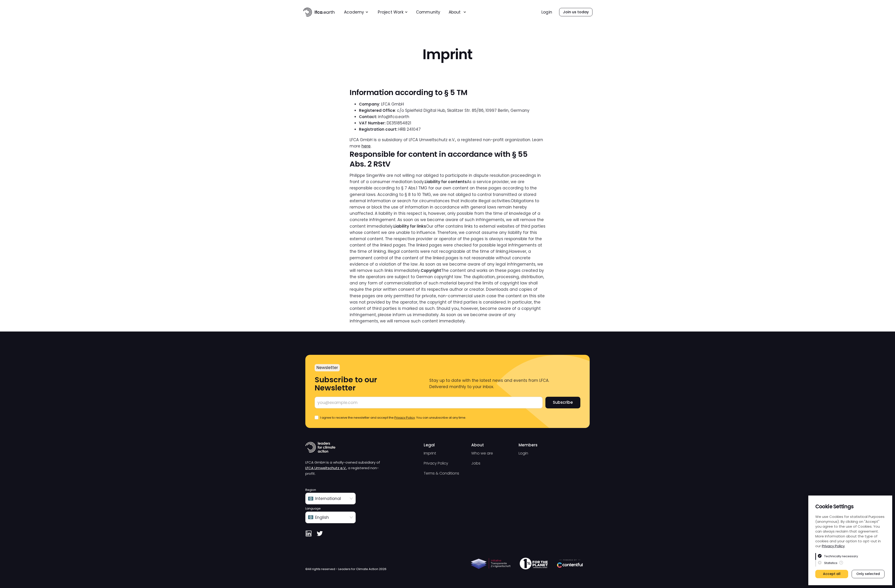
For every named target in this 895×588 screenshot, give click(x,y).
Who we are (482, 453)
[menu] (422, 12)
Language (313, 508)
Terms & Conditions (441, 473)
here (366, 146)
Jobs (475, 463)
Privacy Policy (833, 546)
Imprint (430, 453)
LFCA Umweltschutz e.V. (325, 467)
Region (310, 490)
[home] (319, 12)
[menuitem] (356, 12)
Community (428, 12)
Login (546, 12)
